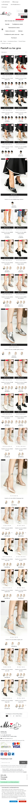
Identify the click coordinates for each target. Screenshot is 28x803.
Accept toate (13, 801)
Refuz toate (22, 801)
